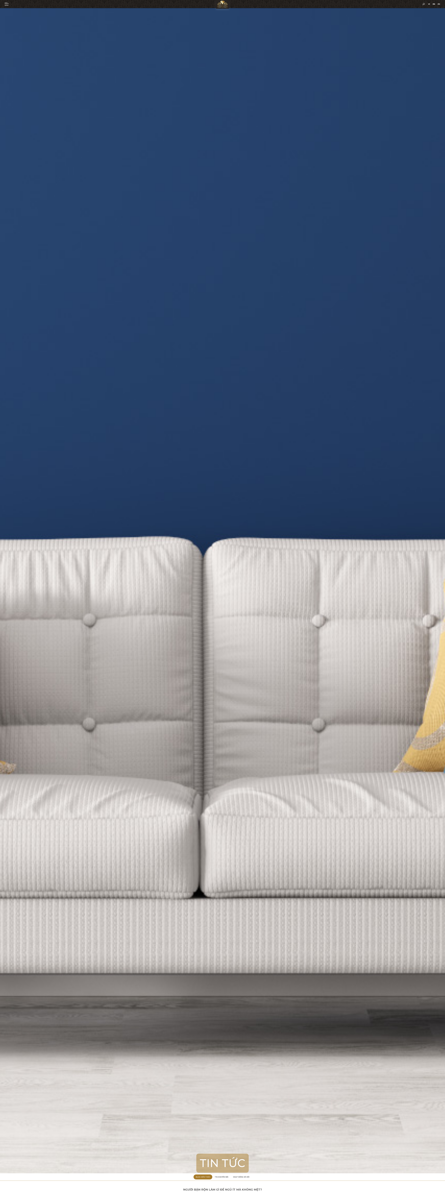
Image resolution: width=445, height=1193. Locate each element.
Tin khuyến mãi (221, 1177)
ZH (439, 4)
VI (429, 4)
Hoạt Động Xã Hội (241, 1177)
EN (434, 4)
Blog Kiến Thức (203, 1177)
